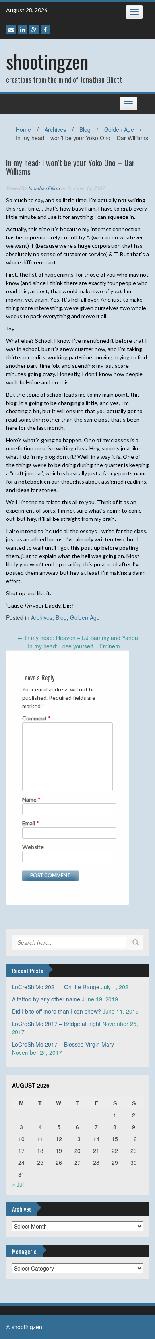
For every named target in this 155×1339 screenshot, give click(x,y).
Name (31, 799)
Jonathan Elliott (43, 188)
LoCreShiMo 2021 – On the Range (55, 987)
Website (33, 846)
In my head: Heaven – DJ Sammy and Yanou (77, 638)
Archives (55, 129)
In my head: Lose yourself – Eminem (77, 646)
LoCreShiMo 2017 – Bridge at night (56, 1024)
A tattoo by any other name (46, 999)
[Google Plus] (34, 29)
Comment (36, 718)
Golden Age (119, 129)
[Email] (11, 29)
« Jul (18, 1184)
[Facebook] (45, 29)
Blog (85, 129)
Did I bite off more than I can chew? (56, 1011)
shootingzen (47, 61)
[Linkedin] (22, 29)
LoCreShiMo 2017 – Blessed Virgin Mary (63, 1044)
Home (23, 129)
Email (30, 823)
